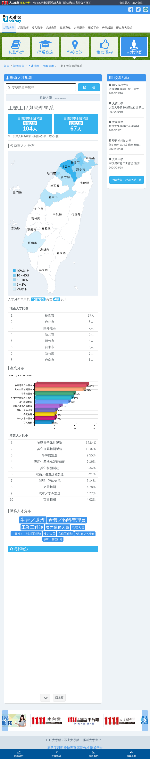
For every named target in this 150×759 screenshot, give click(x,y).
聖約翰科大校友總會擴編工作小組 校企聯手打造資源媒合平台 (126, 144)
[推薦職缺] (56, 751)
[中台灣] (55, 720)
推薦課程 (104, 52)
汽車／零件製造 (50, 493)
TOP (45, 697)
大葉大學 (117, 103)
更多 (88, 2)
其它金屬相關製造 (49, 449)
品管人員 (78, 527)
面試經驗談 (68, 2)
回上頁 (59, 697)
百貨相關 (49, 499)
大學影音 (79, 27)
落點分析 (25, 2)
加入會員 (137, 2)
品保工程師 (65, 533)
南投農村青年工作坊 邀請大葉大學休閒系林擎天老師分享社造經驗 (126, 163)
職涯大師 (55, 2)
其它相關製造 (49, 468)
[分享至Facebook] (131, 9)
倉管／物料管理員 (67, 520)
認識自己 (51, 27)
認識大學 (18, 65)
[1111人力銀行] (92, 720)
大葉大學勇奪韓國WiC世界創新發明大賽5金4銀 (126, 107)
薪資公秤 (80, 2)
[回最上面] (131, 751)
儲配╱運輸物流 (50, 480)
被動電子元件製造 (49, 442)
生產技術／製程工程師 (26, 533)
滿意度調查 (55, 747)
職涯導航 (65, 27)
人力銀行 (9, 3)
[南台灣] (19, 720)
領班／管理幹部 (52, 539)
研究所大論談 (124, 27)
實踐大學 (117, 122)
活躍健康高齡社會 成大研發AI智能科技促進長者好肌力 (126, 89)
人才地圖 (134, 52)
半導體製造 (49, 455)
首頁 (6, 65)
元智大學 (48, 65)
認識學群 (16, 52)
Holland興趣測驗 (41, 2)
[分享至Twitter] (139, 9)
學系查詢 (45, 52)
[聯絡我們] (93, 751)
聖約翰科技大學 (121, 140)
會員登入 (125, 2)
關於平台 (93, 27)
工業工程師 (32, 527)
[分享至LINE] (145, 9)
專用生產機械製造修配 (49, 461)
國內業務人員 (57, 527)
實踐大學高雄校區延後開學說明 (126, 126)
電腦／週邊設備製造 (50, 474)
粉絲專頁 (70, 747)
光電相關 (49, 487)
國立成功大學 (120, 84)
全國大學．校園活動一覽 (127, 179)
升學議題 (107, 27)
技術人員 (49, 533)
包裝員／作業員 (85, 533)
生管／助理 (33, 520)
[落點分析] (128, 720)
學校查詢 (75, 52)
